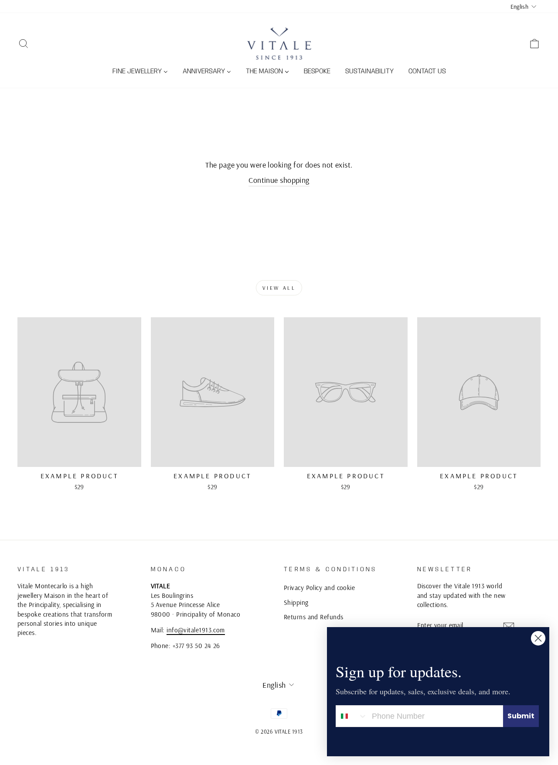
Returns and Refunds (314, 617)
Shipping (296, 602)
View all (279, 288)
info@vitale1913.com (196, 630)
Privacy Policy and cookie (319, 587)
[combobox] (351, 716)
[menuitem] (140, 72)
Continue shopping (279, 180)
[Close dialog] (538, 638)
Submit (520, 716)
